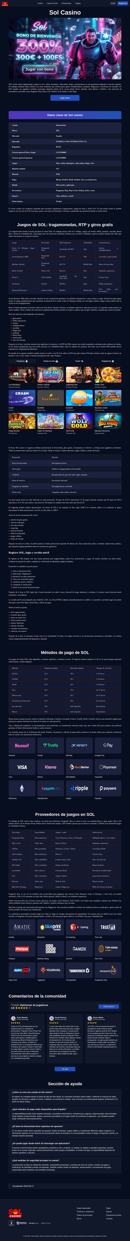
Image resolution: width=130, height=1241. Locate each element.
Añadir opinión (108, 1006)
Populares (21, 361)
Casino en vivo (49, 361)
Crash (77, 361)
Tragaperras (106, 361)
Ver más (65, 1069)
